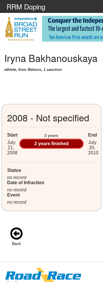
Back (16, 243)
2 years (51, 135)
